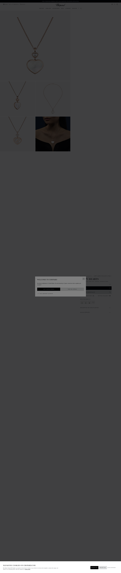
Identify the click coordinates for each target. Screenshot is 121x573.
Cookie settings (111, 567)
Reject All (103, 567)
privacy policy (27, 569)
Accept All (94, 567)
